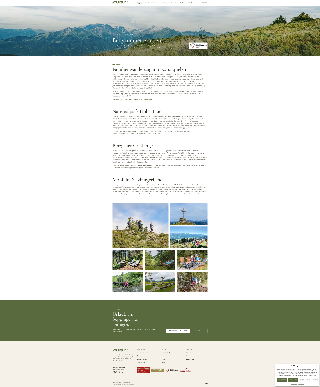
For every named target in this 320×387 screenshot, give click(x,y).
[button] (317, 366)
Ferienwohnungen (163, 3)
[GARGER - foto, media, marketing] (207, 383)
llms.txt (128, 382)
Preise (139, 356)
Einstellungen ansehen (308, 380)
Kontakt (189, 3)
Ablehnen (293, 380)
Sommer (174, 3)
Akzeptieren (282, 380)
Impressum (301, 384)
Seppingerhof (141, 3)
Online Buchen (141, 362)
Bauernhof (151, 3)
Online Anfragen (142, 359)
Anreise (188, 353)
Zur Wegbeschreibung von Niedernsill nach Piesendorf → (133, 99)
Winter (182, 3)
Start (114, 34)
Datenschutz (294, 384)
